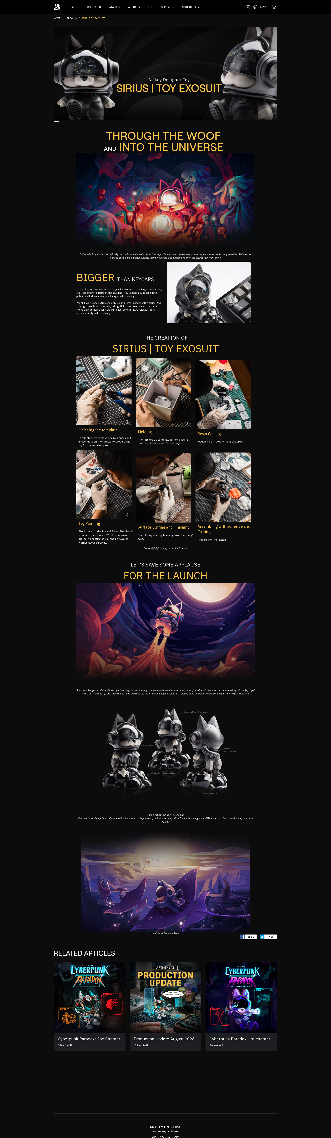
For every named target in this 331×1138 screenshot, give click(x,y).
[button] (72, 7)
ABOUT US (134, 7)
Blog (70, 18)
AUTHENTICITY (190, 7)
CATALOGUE (114, 7)
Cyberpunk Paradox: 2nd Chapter (89, 1039)
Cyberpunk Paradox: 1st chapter (240, 1039)
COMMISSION (93, 7)
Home (57, 18)
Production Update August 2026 (164, 1039)
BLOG (150, 7)
